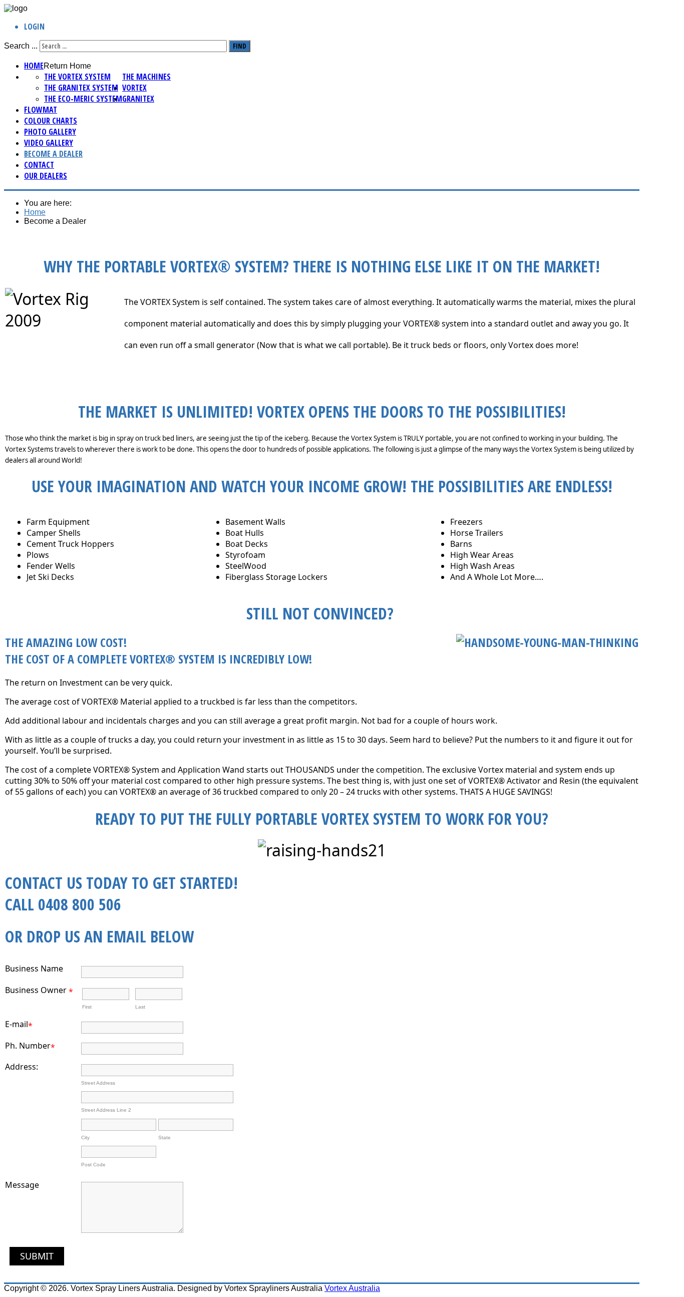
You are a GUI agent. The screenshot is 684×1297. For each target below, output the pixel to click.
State (164, 1137)
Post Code (93, 1164)
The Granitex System (81, 87)
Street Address (98, 1083)
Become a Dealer (53, 153)
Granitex (138, 98)
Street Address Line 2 (106, 1110)
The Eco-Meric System (83, 98)
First (87, 1007)
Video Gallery (48, 142)
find (239, 46)
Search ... (21, 46)
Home (34, 65)
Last (140, 1007)
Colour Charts (50, 120)
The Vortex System (77, 76)
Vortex (134, 87)
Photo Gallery (50, 131)
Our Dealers (45, 175)
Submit (37, 1256)
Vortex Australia (352, 1288)
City (85, 1137)
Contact (39, 164)
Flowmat (40, 109)
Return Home (67, 66)
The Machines (146, 76)
